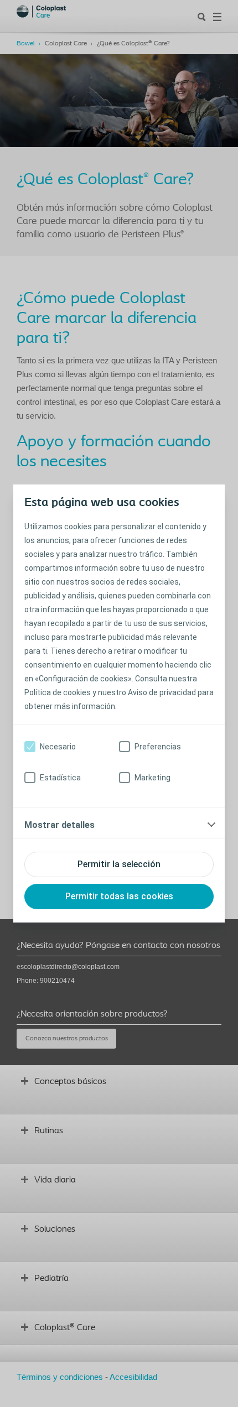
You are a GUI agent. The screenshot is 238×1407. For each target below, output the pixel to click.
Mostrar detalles (59, 825)
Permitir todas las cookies (119, 896)
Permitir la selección (119, 864)
